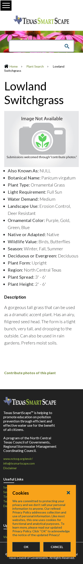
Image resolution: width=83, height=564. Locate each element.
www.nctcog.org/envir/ (18, 459)
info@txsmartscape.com (19, 463)
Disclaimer (10, 468)
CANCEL (57, 547)
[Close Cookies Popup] (68, 492)
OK (26, 547)
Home (14, 66)
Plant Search (35, 66)
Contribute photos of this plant (30, 373)
